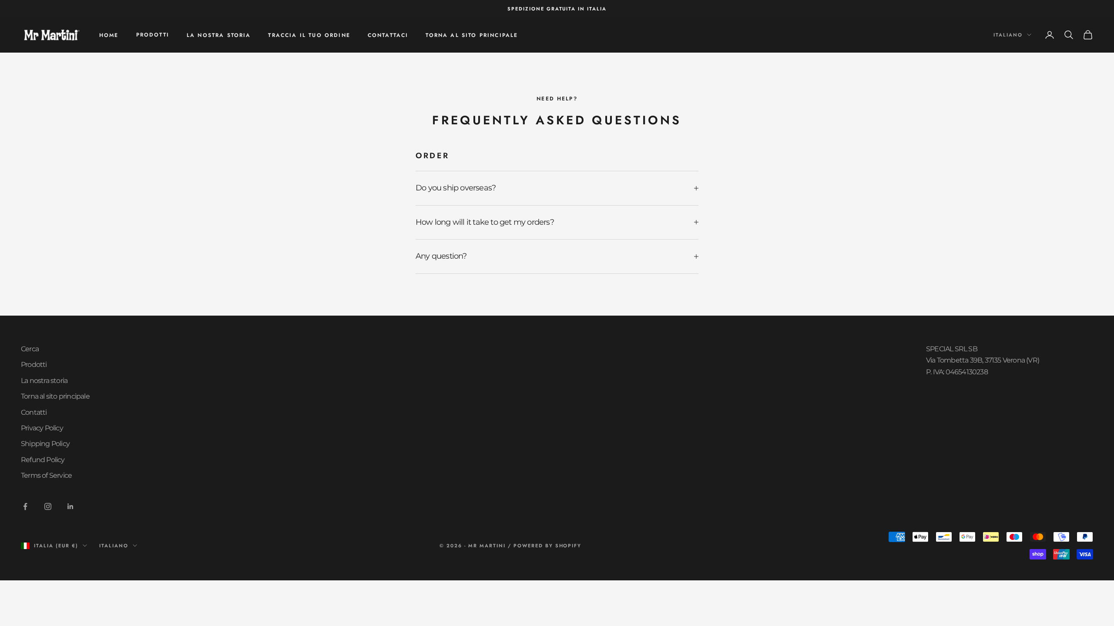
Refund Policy (43, 460)
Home (109, 35)
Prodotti (152, 35)
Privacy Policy (42, 428)
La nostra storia (219, 35)
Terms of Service (46, 475)
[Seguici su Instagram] (48, 506)
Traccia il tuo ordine (309, 35)
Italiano (1008, 34)
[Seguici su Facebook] (25, 506)
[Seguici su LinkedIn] (70, 506)
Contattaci (388, 35)
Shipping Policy (45, 444)
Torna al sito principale (472, 35)
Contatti (34, 412)
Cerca (30, 349)
